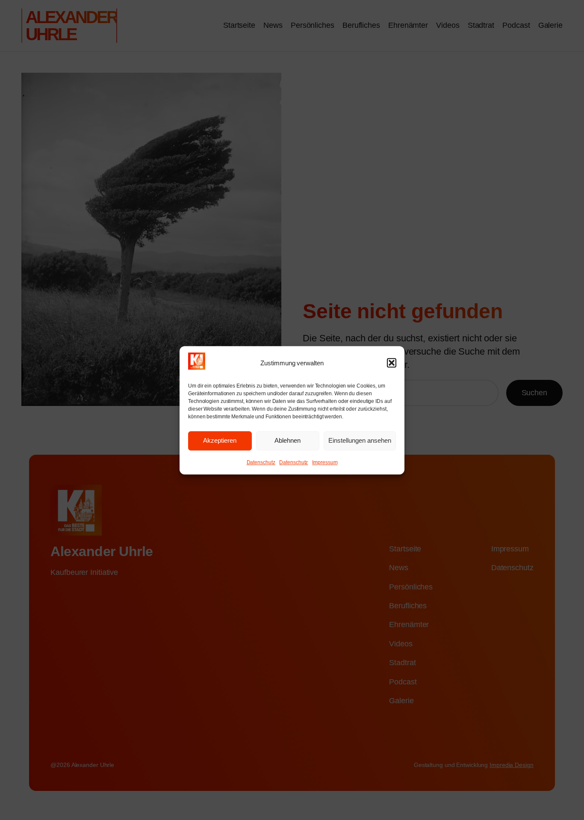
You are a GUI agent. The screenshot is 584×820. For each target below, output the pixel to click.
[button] (391, 362)
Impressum (324, 462)
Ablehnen (287, 440)
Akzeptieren (219, 440)
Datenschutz (261, 462)
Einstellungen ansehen (359, 440)
